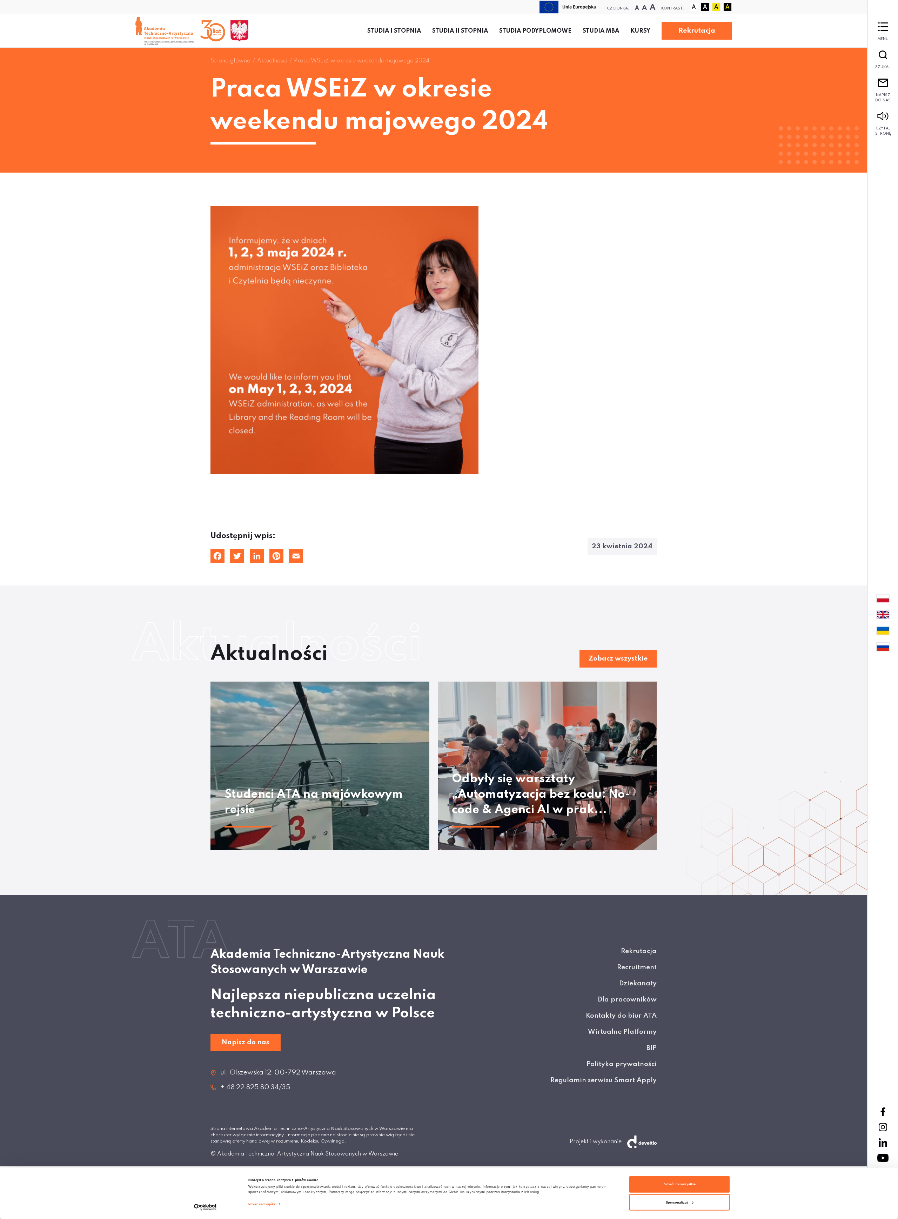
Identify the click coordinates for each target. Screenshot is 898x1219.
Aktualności (272, 61)
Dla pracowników (627, 999)
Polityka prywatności (622, 1064)
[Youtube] (883, 1158)
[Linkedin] (883, 1142)
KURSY (640, 31)
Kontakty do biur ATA (621, 1015)
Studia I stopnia (394, 31)
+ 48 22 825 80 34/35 (255, 1087)
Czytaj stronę (883, 131)
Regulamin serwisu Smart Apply (603, 1080)
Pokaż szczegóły (261, 1204)
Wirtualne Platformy (622, 1032)
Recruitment (637, 967)
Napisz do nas (883, 97)
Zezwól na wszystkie (679, 1184)
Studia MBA (601, 31)
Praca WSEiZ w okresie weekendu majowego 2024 (361, 61)
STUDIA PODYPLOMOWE (535, 31)
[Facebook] (883, 1111)
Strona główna (230, 61)
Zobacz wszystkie (618, 658)
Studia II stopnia (460, 31)
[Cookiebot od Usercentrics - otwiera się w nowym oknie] (205, 1207)
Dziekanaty (638, 983)
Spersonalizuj (677, 1202)
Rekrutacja (696, 30)
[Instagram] (883, 1127)
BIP (651, 1048)
